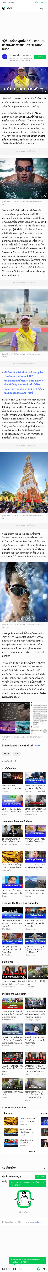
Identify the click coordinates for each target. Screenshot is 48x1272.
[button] (6, 1268)
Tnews (37, 745)
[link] (14, 1268)
